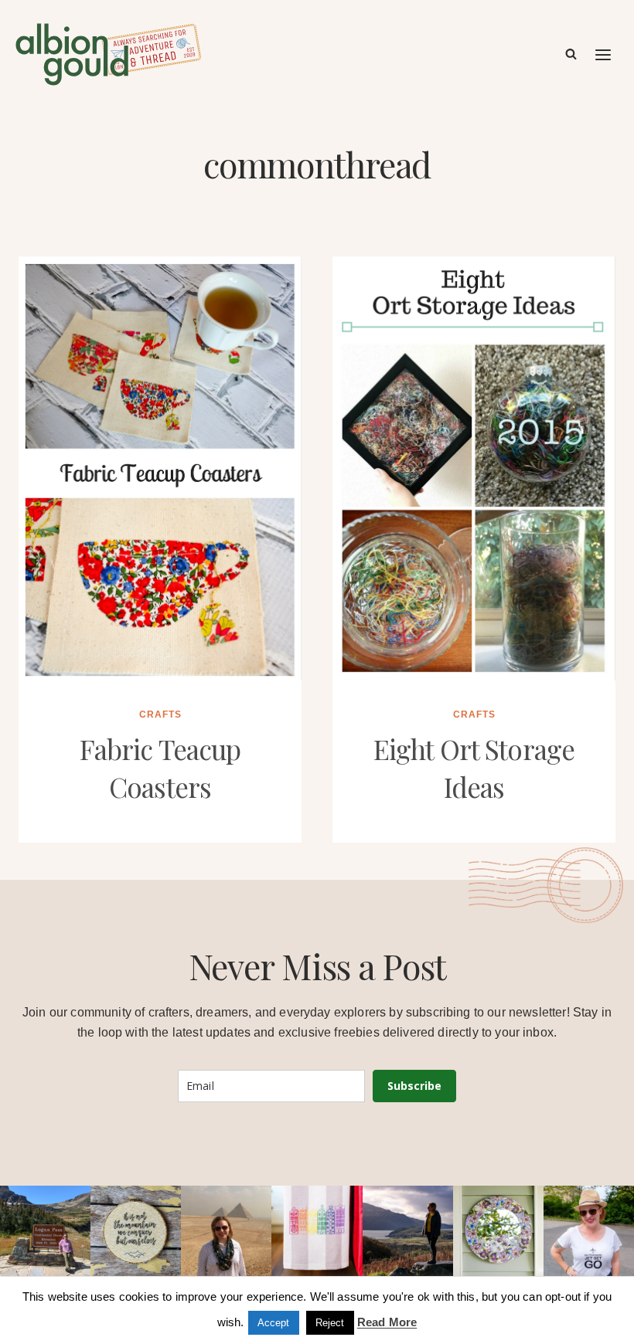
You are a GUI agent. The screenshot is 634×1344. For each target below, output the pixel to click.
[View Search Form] (571, 54)
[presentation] (160, 468)
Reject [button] (330, 1323)
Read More (387, 1322)
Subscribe (414, 1085)
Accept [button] (273, 1323)
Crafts (160, 714)
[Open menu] (604, 54)
